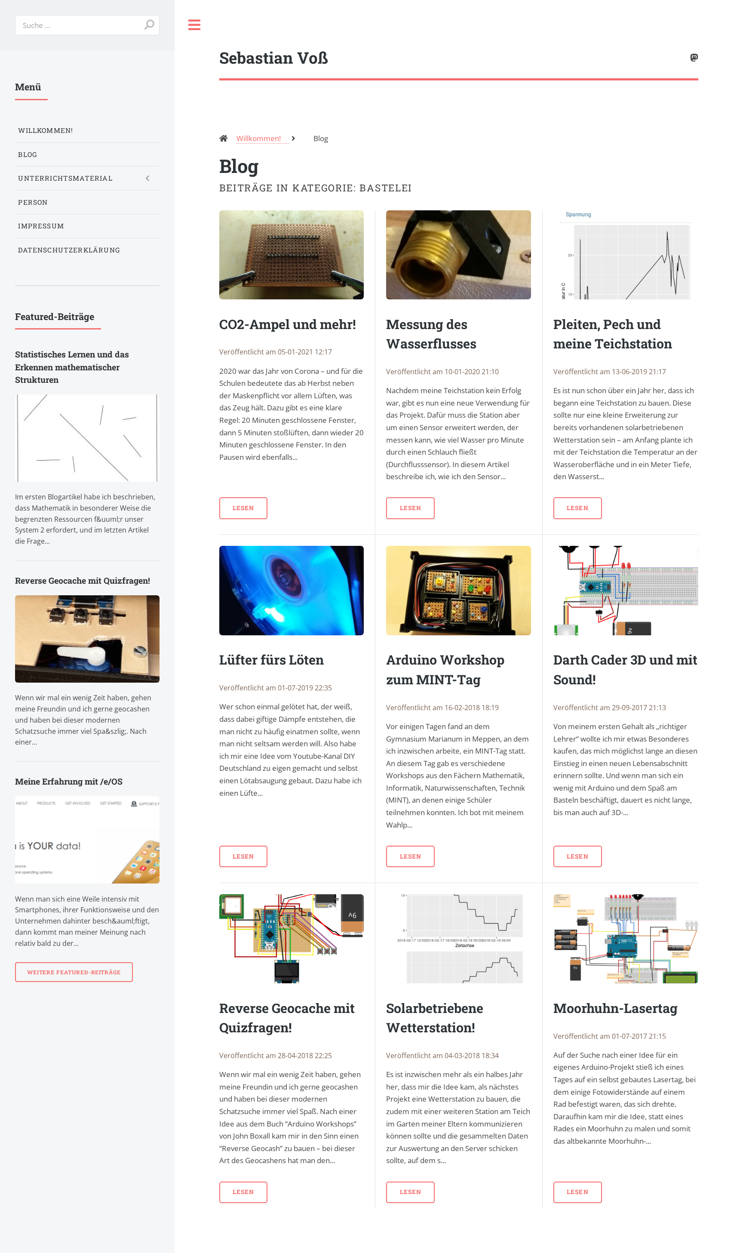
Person (33, 202)
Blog (27, 154)
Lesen (243, 508)
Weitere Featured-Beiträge (74, 972)
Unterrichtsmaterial (65, 178)
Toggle (195, 25)
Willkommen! (45, 130)
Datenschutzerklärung (69, 250)
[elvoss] (694, 58)
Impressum (41, 226)
